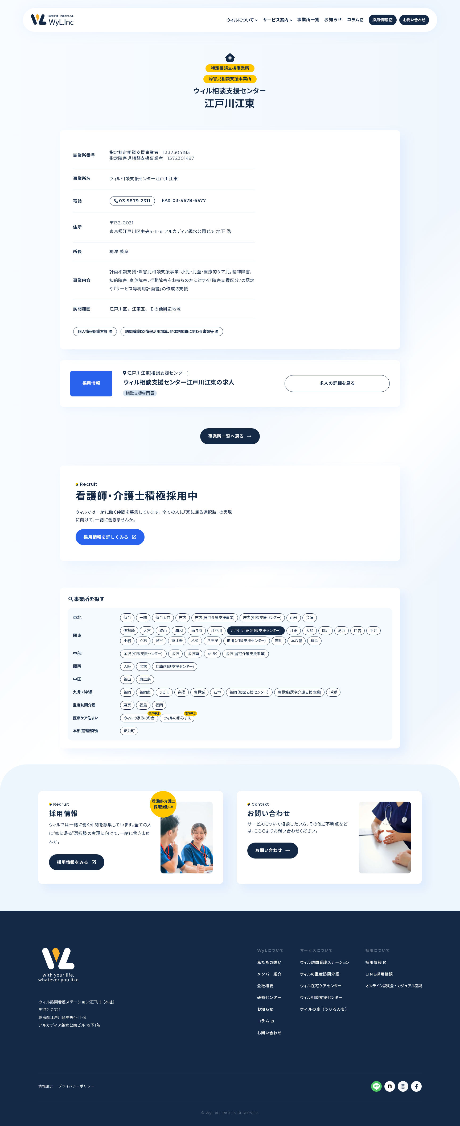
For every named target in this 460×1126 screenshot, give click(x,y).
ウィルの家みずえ (177, 718)
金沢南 (193, 653)
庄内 (182, 617)
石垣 (217, 692)
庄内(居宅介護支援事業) (215, 617)
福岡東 (145, 692)
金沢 (175, 653)
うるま (164, 692)
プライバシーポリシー (76, 1086)
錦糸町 (129, 731)
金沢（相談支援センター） (143, 653)
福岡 (127, 692)
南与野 (196, 630)
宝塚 (143, 666)
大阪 (127, 666)
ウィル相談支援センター (321, 997)
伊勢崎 (129, 630)
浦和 (179, 630)
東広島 (145, 679)
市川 (278, 640)
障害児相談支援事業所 (230, 78)
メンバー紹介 (269, 974)
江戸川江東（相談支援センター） (256, 630)
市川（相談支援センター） (246, 640)
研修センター (269, 997)
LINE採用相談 (379, 974)
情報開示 (45, 1086)
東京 (127, 705)
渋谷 (159, 640)
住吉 (357, 630)
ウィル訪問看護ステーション (325, 962)
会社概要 (265, 985)
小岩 (127, 640)
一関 (143, 617)
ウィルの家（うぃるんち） (324, 1009)
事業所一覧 (308, 19)
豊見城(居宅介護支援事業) (299, 692)
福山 (127, 679)
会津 (309, 617)
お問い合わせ (269, 1033)
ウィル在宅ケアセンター (321, 985)
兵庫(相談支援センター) (174, 666)
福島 (143, 705)
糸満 (181, 692)
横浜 (314, 640)
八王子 (212, 640)
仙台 (127, 617)
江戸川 (216, 630)
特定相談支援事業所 (230, 68)
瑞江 (325, 630)
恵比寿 (177, 640)
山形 (293, 617)
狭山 (163, 630)
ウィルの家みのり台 (139, 718)
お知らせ (333, 19)
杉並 (195, 640)
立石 (143, 640)
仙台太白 (162, 617)
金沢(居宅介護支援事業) (245, 653)
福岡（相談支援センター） (249, 692)
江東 (293, 630)
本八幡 (296, 640)
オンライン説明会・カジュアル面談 (393, 985)
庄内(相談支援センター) (262, 617)
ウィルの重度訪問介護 (319, 974)
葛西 (341, 630)
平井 (373, 630)
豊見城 (199, 692)
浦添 (333, 692)
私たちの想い (269, 962)
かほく (212, 653)
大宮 (147, 630)
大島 (309, 630)
